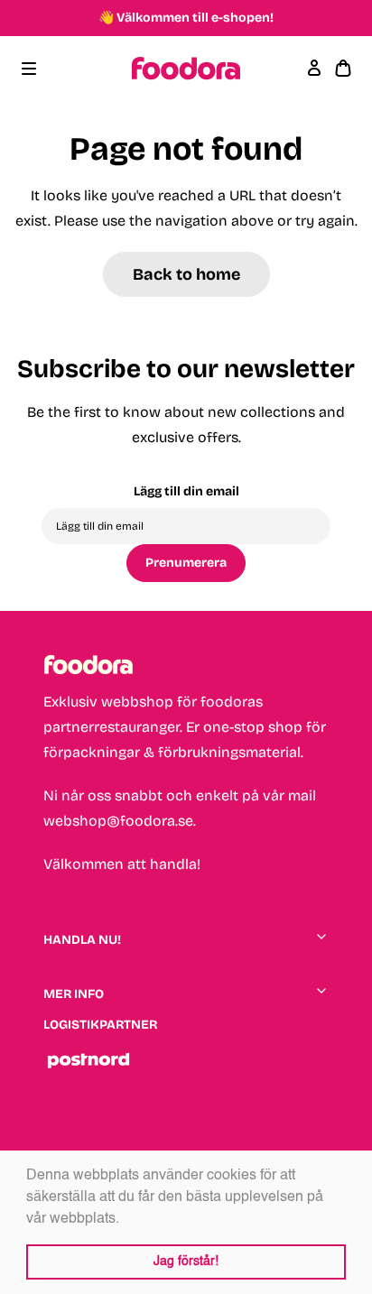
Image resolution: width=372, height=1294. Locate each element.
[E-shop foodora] (186, 68)
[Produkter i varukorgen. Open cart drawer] (343, 68)
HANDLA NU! (82, 939)
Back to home (186, 274)
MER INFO (73, 994)
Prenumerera (186, 562)
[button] (125, 1219)
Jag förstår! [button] (186, 1261)
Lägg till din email (186, 491)
